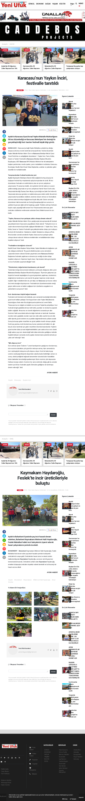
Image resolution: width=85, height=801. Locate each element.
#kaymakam (27, 580)
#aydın (10, 380)
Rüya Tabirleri (78, 757)
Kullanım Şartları (6, 780)
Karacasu (36, 153)
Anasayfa (5, 44)
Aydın (10, 178)
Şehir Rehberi (63, 768)
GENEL (12, 439)
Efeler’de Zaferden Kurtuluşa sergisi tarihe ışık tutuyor (74, 140)
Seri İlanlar (62, 766)
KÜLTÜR (62, 4)
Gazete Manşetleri (62, 771)
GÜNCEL (31, 4)
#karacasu (17, 380)
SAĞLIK (48, 4)
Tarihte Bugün (63, 761)
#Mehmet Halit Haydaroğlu (41, 580)
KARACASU (12, 148)
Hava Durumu (63, 750)
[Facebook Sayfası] (2, 758)
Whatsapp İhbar (6, 782)
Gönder (53, 415)
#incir (53, 580)
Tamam (73, 799)
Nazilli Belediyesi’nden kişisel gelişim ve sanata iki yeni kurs (74, 153)
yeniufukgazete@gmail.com (27, 652)
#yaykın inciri (27, 380)
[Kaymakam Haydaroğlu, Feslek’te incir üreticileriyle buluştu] (30, 510)
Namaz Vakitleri (64, 754)
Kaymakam (24, 559)
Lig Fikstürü (62, 759)
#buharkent (18, 580)
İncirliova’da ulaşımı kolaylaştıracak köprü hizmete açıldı (74, 286)
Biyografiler (77, 754)
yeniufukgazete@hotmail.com (28, 393)
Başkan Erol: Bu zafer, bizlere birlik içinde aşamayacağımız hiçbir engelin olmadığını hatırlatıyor (74, 194)
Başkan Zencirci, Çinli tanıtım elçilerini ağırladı (74, 130)
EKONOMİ (39, 4)
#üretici (10, 582)
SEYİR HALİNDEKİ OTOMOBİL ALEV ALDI (74, 226)
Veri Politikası (5, 773)
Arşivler (34, 764)
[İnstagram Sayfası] (9, 758)
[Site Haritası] (2, 762)
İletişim (34, 774)
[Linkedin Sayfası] (16, 758)
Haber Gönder (5, 785)
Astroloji (76, 759)
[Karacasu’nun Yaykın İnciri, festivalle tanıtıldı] (30, 110)
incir (30, 554)
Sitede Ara (77, 750)
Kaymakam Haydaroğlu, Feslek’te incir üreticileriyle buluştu (73, 119)
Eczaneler (62, 757)
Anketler (76, 752)
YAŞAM (55, 4)
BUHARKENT (13, 551)
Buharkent (23, 551)
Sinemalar (62, 763)
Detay (65, 799)
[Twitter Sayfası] (5, 758)
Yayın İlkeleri (5, 771)
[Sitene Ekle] (6, 762)
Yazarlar (35, 760)
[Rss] (20, 758)
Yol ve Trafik (63, 752)
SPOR (46, 761)
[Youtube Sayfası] (12, 758)
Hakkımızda (4, 769)
